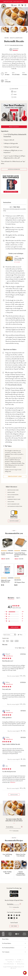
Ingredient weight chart (14, 499)
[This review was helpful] (20, 788)
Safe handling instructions (15, 506)
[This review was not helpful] (24, 788)
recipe (12, 641)
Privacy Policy (10, 961)
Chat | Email (14, 926)
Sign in (19, 5)
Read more (12, 782)
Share (15, 94)
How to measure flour (13, 504)
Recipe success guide (13, 490)
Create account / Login (15, 476)
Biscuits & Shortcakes (16, 38)
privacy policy (16, 830)
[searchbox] (8, 634)
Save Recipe (15, 88)
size (3, 641)
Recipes (7, 38)
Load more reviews (14, 794)
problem (16, 641)
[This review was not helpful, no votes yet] (23, 676)
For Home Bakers (6, 943)
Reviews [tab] (11, 598)
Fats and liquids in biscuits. (15, 385)
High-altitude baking (13, 494)
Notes (14, 97)
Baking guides (11, 492)
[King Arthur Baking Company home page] (3, 7)
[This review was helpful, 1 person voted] (21, 731)
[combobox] (20, 648)
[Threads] (16, 915)
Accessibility (19, 959)
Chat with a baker (14, 520)
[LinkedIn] (8, 918)
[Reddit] (14, 918)
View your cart (22, 5)
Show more (4, 644)
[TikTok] (11, 915)
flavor (7, 641)
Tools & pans (11, 501)
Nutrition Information (14, 169)
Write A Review (14, 627)
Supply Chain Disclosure (9, 959)
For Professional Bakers (8, 947)
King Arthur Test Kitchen (16, 45)
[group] (5, 29)
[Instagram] (14, 915)
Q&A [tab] (18, 598)
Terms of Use (18, 961)
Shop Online (5, 939)
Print (14, 91)
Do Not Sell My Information (9, 963)
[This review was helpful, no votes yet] (21, 676)
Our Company (5, 952)
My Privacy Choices (20, 963)
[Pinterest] (19, 915)
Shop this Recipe (14, 126)
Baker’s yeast (11, 497)
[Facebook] (8, 915)
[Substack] (16, 918)
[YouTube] (11, 918)
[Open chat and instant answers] (25, 973)
